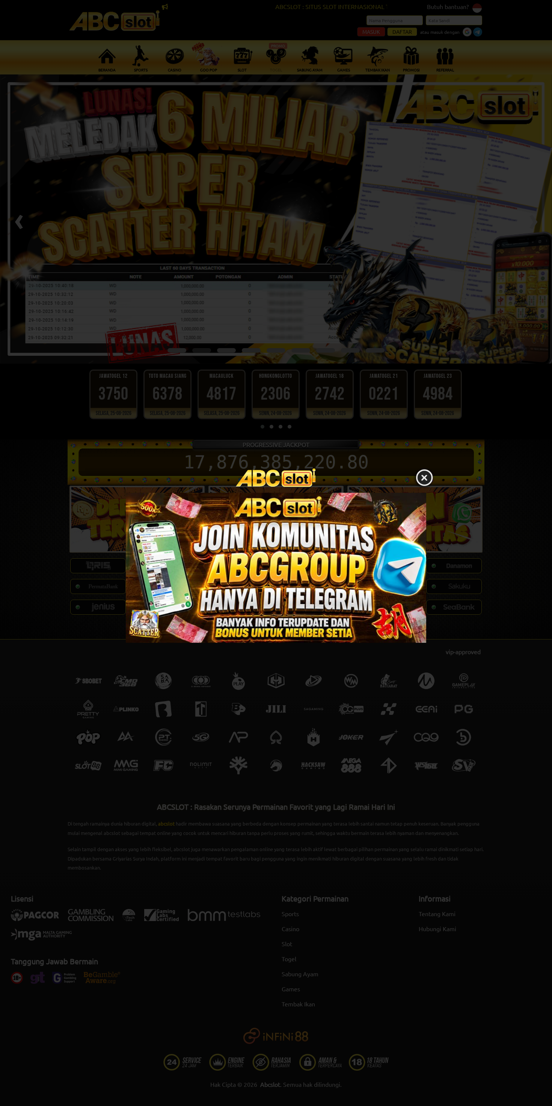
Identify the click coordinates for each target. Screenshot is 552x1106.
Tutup (424, 478)
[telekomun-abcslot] (276, 568)
